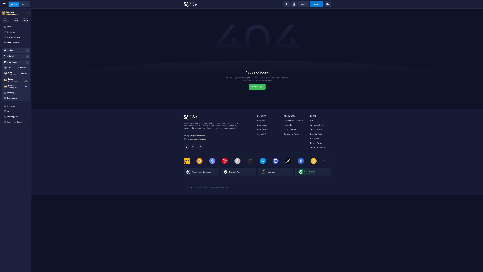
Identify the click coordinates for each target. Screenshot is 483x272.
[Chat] (328, 4)
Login (303, 4)
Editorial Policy (316, 134)
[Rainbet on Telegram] (186, 147)
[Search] (287, 4)
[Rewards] (294, 4)
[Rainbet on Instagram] (200, 147)
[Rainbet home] (191, 4)
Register (316, 4)
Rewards (261, 121)
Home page (257, 87)
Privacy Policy (316, 143)
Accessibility (289, 125)
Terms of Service (317, 147)
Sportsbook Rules (317, 125)
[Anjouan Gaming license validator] (263, 172)
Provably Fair (262, 129)
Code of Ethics (290, 129)
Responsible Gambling (293, 121)
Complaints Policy (291, 134)
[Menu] (4, 4)
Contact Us (262, 134)
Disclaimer (314, 138)
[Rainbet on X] (193, 147)
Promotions (262, 125)
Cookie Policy (316, 129)
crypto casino (221, 123)
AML (312, 121)
